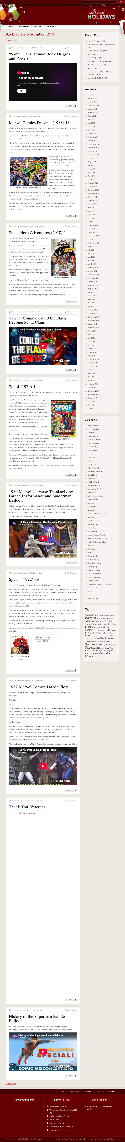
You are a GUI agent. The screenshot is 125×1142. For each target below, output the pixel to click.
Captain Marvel (99, 621)
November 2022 (93, 194)
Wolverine (94, 653)
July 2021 (91, 250)
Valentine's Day (93, 588)
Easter (90, 461)
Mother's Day (92, 531)
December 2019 (93, 317)
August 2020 (92, 289)
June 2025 (91, 123)
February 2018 (93, 384)
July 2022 (91, 208)
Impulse (92, 633)
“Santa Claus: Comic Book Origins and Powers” (39, 56)
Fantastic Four (109, 624)
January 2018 (92, 387)
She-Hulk (97, 641)
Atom (101, 615)
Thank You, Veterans (27, 807)
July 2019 (91, 335)
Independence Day (94, 486)
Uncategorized (93, 581)
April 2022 (91, 218)
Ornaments (91, 549)
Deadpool (88, 624)
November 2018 (93, 363)
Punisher (96, 638)
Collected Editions (94, 440)
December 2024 (93, 144)
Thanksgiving (92, 567)
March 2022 (92, 222)
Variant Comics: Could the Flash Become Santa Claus (37, 320)
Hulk (107, 629)
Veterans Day (92, 595)
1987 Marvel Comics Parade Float (38, 687)
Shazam (91, 641)
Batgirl (111, 615)
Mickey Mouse (110, 636)
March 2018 (92, 380)
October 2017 (92, 398)
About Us (37, 26)
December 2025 (93, 105)
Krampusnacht (93, 500)
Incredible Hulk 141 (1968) (97, 78)
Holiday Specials (93, 482)
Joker (87, 635)
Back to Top (112, 1091)
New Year (91, 545)
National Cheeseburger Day (97, 538)
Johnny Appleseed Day (95, 496)
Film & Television (94, 468)
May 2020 (91, 299)
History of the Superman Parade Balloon (37, 1018)
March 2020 (92, 306)
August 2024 (92, 151)
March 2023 (92, 179)
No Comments (72, 48)
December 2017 (93, 391)
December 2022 (93, 190)
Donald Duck (96, 624)
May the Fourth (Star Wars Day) (99, 521)
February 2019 (93, 352)
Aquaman (89, 615)
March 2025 (92, 134)
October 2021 (92, 239)
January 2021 (92, 271)
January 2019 (92, 356)
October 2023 (92, 158)
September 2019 (93, 327)
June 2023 (91, 169)
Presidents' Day (93, 556)
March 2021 (92, 264)
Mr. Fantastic (89, 639)
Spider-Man (93, 644)
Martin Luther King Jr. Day (97, 514)
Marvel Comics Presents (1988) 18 (39, 122)
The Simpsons (96, 650)
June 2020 (91, 296)
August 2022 (92, 204)
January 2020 (92, 313)
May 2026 (91, 95)
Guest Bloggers (93, 475)
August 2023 (92, 162)
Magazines (91, 510)
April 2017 (91, 405)
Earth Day (91, 457)
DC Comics (92, 454)
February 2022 (93, 225)
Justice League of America (97, 636)
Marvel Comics (93, 517)
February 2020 (93, 310)
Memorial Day (93, 524)
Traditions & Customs (95, 577)
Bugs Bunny (101, 618)
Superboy (106, 645)
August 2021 (92, 246)
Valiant (90, 591)
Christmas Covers (94, 436)
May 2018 (91, 373)
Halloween (91, 478)
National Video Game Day (97, 542)
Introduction (92, 493)
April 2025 (91, 130)
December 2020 (93, 275)
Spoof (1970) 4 (22, 386)
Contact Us (50, 26)
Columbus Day (93, 447)
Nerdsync (64, 1030)
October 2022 (92, 197)
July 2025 (91, 119)
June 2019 (91, 338)
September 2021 (93, 243)
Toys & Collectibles (94, 574)
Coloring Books (93, 443)
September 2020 (93, 285)
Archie (97, 615)
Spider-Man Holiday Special (97, 51)
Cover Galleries (23, 26)
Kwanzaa (91, 503)
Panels (90, 552)
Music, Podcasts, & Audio (97, 535)
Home (10, 26)
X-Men (98, 656)
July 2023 (91, 165)
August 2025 (92, 116)
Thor (112, 651)
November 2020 (93, 278)
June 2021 (91, 253)
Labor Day (91, 507)
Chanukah (91, 433)
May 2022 (91, 215)
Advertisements (93, 426)
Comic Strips (92, 450)
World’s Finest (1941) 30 (96, 41)
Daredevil (108, 621)
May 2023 (91, 172)
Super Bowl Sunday (95, 563)
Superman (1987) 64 (95, 58)
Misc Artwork (92, 528)
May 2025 (91, 127)
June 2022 (91, 211)
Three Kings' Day (94, 570)
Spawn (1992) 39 (24, 579)
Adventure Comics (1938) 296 (98, 65)
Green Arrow (97, 627)
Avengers (106, 615)
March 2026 (92, 98)
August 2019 (92, 331)
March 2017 (92, 409)
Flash (88, 626)
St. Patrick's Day (93, 560)
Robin (103, 638)
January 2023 (92, 186)
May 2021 (91, 257)
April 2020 (91, 303)
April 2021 (91, 260)
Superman (92, 647)
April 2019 (91, 345)
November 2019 (93, 320)
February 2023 (93, 183)
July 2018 (91, 370)
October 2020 (92, 282)
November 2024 (93, 148)
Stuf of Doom (92, 54)
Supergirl (112, 645)
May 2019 (91, 342)
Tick (86, 654)
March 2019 (92, 349)
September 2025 (93, 112)
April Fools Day (93, 429)
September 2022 (93, 201)
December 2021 (93, 232)
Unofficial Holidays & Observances (100, 584)
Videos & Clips (93, 598)
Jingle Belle (109, 633)
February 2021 (93, 268)
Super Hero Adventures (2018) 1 (37, 232)
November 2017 (93, 394)
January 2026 (92, 102)
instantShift (82, 1139)
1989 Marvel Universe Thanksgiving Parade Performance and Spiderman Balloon (41, 496)
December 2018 (93, 359)
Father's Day (92, 464)
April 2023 (91, 176)
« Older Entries (11, 40)
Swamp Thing (104, 648)
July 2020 (91, 292)
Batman (90, 618)
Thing (107, 650)
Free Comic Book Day (95, 471)
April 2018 (91, 377)
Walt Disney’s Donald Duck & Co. (100, 61)
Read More (70, 106)
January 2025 (92, 141)
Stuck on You (92, 68)
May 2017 (91, 402)
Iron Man (100, 632)
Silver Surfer (105, 641)
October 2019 (92, 324)
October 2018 (92, 366)
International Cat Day (95, 489)
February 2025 (93, 137)
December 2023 (93, 155)
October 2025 (92, 109)
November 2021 (93, 236)
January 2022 (92, 229)
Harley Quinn (99, 630)
